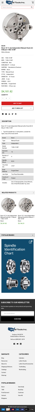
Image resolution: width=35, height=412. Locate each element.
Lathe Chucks (23, 361)
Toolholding (22, 366)
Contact (3, 372)
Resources (4, 361)
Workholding (22, 369)
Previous (29, 193)
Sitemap (3, 375)
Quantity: (4, 95)
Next (33, 193)
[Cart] (33, 2)
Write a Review (5, 52)
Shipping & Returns (6, 366)
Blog (2, 358)
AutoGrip (20, 389)
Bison (3, 386)
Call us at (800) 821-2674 (17, 339)
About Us (4, 364)
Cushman (21, 392)
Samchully (21, 386)
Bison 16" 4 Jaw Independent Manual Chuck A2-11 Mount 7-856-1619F (9, 217)
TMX (2, 389)
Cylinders (21, 358)
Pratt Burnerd (5, 392)
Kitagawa (4, 398)
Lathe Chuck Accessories (26, 364)
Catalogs (3, 369)
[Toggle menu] (2, 2)
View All (20, 395)
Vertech (3, 395)
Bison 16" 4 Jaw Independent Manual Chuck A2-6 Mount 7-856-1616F (26, 217)
